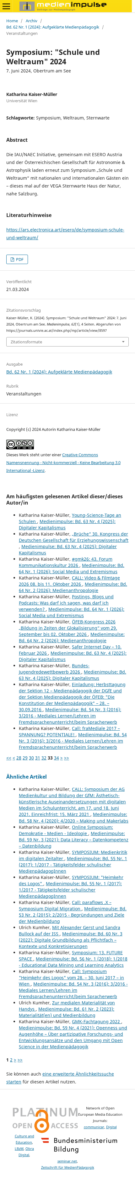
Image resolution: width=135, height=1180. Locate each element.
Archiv (31, 21)
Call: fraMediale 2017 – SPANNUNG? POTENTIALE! (69, 731)
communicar (94, 1127)
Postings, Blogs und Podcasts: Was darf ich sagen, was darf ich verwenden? (66, 603)
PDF (19, 259)
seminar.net (67, 1161)
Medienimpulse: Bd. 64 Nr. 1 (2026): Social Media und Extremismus (71, 568)
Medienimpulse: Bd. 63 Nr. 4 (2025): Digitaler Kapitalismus (72, 675)
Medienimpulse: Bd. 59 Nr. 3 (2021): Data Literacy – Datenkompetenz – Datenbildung (73, 839)
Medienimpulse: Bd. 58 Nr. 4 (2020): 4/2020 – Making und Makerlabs (73, 817)
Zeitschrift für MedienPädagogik (67, 1167)
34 (56, 758)
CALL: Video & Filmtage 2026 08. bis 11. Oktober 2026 (69, 581)
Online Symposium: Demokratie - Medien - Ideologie (66, 830)
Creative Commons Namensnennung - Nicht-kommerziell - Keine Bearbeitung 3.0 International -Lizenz (63, 462)
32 (43, 758)
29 (25, 758)
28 (18, 758)
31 (37, 758)
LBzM (19, 1148)
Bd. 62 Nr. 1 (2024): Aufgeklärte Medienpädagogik (52, 27)
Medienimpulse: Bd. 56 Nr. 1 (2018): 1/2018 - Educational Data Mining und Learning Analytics (73, 962)
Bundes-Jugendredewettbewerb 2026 (54, 669)
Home (12, 21)
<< (8, 758)
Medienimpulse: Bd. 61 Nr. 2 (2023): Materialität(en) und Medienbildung (66, 1012)
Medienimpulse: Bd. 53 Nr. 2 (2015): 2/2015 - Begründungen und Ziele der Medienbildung (73, 915)
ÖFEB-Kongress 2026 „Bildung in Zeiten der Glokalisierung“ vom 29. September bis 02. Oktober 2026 (68, 628)
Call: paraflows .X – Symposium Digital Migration (65, 905)
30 (31, 758)
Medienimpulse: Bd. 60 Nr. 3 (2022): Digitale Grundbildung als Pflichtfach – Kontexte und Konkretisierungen (70, 940)
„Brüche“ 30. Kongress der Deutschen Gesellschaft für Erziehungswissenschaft (73, 537)
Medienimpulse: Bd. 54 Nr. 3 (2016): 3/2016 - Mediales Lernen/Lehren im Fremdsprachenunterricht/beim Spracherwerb (70, 715)
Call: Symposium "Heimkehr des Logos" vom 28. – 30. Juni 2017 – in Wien (71, 977)
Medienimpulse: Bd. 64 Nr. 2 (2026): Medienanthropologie (73, 587)
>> (66, 758)
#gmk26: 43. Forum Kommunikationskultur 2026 (65, 562)
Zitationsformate (26, 342)
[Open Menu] (6, 6)
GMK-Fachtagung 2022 (96, 1021)
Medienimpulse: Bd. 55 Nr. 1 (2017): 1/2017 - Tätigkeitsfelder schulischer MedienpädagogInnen (73, 864)
